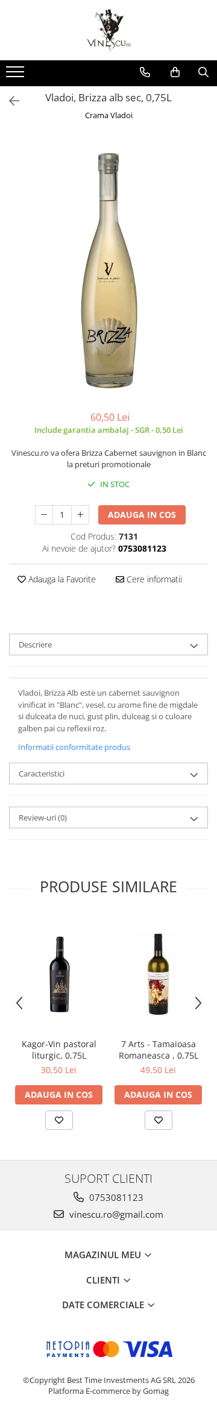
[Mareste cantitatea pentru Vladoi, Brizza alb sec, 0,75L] (80, 514)
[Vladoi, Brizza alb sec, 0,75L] (108, 267)
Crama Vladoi (109, 115)
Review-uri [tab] (43, 817)
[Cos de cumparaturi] (175, 72)
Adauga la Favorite (61, 579)
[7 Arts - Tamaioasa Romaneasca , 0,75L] (158, 974)
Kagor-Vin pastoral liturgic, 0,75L (59, 1049)
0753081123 (115, 1197)
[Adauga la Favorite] (59, 1120)
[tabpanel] (108, 267)
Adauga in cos (142, 514)
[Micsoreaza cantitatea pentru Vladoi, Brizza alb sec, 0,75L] (44, 514)
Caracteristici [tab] (41, 773)
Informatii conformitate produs (74, 747)
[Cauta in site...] (203, 72)
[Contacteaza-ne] (145, 72)
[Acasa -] (108, 30)
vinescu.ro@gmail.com (115, 1214)
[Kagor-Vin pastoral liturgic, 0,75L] (58, 974)
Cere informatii (153, 579)
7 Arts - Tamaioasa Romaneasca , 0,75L (158, 1049)
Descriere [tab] (35, 644)
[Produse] (16, 75)
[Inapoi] (9, 101)
